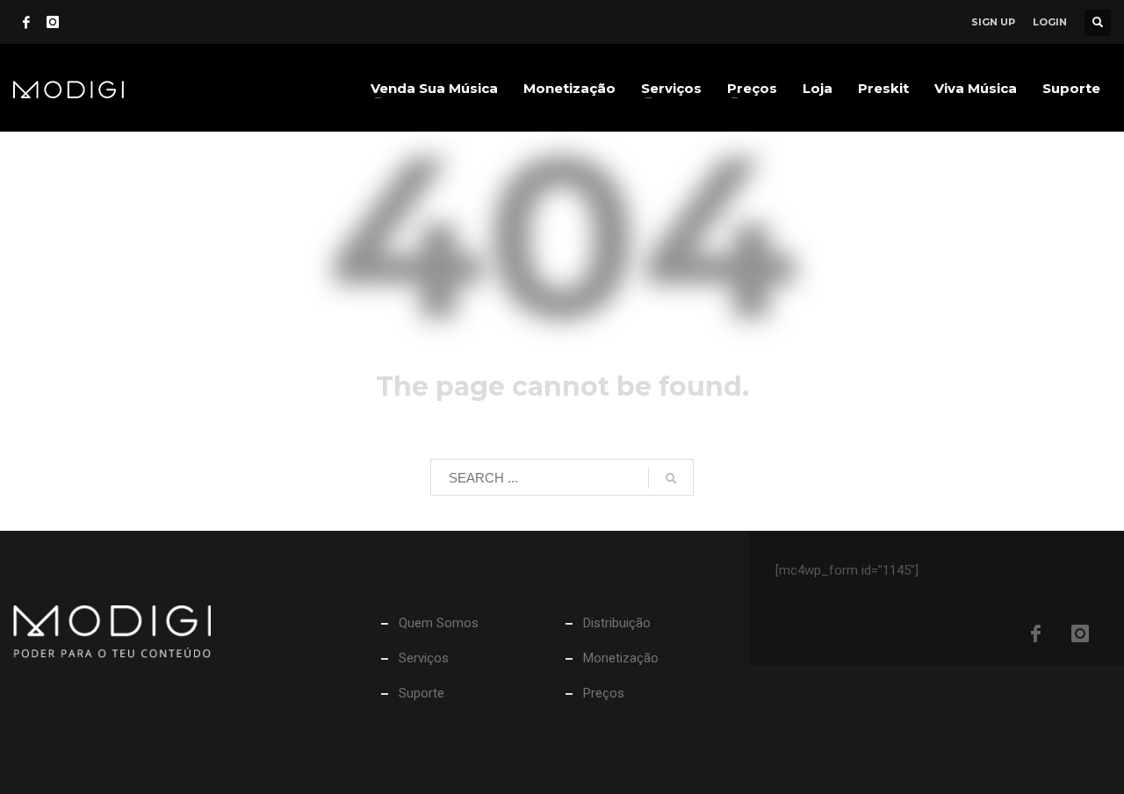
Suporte (421, 693)
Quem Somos (439, 623)
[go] (671, 478)
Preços (603, 693)
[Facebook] (26, 22)
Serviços (424, 658)
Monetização (621, 658)
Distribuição (617, 623)
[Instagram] (53, 22)
